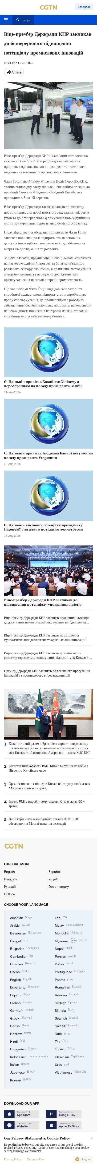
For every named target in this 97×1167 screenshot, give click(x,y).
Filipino (20, 994)
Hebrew (20, 1033)
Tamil (63, 1033)
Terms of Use (35, 1159)
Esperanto (24, 986)
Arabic (20, 924)
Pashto (64, 979)
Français (10, 879)
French (21, 1002)
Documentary (58, 886)
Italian (19, 1064)
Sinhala (65, 1009)
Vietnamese (70, 1071)
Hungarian (23, 1048)
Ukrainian (69, 1056)
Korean (21, 1079)
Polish (64, 963)
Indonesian (29, 1056)
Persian (66, 955)
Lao (61, 917)
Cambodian (21, 955)
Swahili (66, 1025)
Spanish (66, 1017)
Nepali (64, 948)
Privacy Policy (12, 1159)
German (22, 1009)
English (9, 872)
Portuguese (70, 971)
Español (54, 872)
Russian (67, 994)
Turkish (65, 1048)
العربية (53, 879)
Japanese (22, 1071)
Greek (21, 1017)
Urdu (62, 1064)
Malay (69, 924)
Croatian (22, 963)
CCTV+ (9, 894)
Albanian (21, 917)
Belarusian (26, 932)
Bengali (19, 940)
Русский (10, 886)
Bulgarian (24, 948)
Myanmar (71, 940)
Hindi (17, 1041)
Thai (61, 1041)
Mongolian (68, 932)
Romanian (68, 986)
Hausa (19, 1025)
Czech (19, 971)
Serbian (66, 1002)
